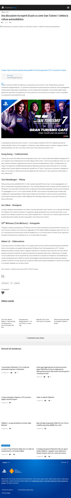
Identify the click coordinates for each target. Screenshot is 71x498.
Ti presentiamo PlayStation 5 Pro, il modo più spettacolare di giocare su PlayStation (15, 368)
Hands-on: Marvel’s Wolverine (45, 397)
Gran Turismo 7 (5, 283)
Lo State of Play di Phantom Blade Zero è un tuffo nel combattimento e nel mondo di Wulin (17, 450)
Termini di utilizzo (7, 490)
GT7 (12, 283)
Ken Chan (10, 75)
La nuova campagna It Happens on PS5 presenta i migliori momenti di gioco (16, 398)
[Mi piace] (15, 373)
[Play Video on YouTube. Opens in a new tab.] (66, 136)
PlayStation (10, 8)
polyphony (17, 283)
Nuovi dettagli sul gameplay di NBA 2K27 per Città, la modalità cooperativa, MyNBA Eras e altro (52, 424)
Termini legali (6, 493)
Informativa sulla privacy (25, 490)
